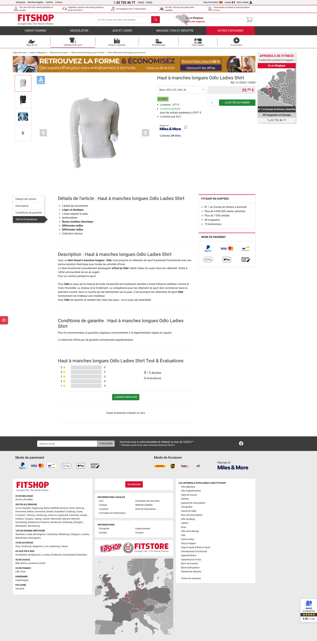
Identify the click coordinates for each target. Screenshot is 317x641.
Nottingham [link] (34, 538)
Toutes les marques (191, 578)
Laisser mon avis (125, 397)
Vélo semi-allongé (190, 531)
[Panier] (250, 19)
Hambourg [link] (41, 515)
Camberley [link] (52, 534)
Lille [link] (17, 571)
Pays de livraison (211, 2)
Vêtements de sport (58, 52)
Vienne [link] (64, 546)
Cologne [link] (29, 518)
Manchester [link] (21, 538)
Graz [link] (17, 546)
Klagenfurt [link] (38, 546)
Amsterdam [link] (21, 554)
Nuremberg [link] (21, 522)
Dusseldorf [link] (59, 511)
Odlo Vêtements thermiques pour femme (126, 52)
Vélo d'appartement (191, 490)
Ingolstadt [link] (63, 515)
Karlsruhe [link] (74, 515)
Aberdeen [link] (20, 534)
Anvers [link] (18, 499)
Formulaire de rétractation (112, 513)
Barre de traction (189, 563)
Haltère (184, 523)
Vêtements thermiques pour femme (87, 52)
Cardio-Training (35, 30)
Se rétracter (134, 484)
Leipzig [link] (37, 518)
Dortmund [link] (40, 511)
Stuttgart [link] (78, 522)
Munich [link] (66, 518)
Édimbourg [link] (64, 534)
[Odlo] (41, 79)
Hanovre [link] (52, 515)
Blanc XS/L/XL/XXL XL (173, 89)
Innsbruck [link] (26, 546)
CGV (101, 501)
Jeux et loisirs (122, 30)
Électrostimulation (190, 567)
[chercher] (155, 19)
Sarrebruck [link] (55, 522)
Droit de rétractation (145, 509)
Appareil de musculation (193, 503)
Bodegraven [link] (34, 554)
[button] (23, 83)
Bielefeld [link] (55, 508)
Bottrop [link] (80, 508)
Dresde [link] (49, 511)
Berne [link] (24, 563)
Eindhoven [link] (56, 554)
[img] (185, 127)
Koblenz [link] (19, 518)
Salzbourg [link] (55, 546)
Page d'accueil (19, 52)
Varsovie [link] (19, 588)
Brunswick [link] (20, 511)
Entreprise (20, 2)
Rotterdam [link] (81, 554)
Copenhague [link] (21, 580)
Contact (58, 2)
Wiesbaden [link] (21, 526)
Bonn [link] (72, 508)
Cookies (103, 505)
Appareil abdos (188, 555)
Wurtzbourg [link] (34, 526)
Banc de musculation (191, 515)
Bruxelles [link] (28, 499)
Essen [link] (79, 511)
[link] (208, 249)
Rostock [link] (45, 522)
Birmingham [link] (39, 534)
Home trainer (187, 539)
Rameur (185, 498)
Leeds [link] (29, 534)
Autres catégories (230, 30)
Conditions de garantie (29, 212)
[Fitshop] (36, 19)
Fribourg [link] (30, 515)
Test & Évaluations (26, 219)
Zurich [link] (42, 563)
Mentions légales (36, 2)
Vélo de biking (188, 519)
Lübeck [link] (46, 518)
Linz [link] (46, 546)
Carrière (49, 2)
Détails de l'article (26, 199)
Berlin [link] (47, 508)
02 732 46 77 (278, 120)
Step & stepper (188, 543)
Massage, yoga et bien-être (175, 30)
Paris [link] (23, 571)
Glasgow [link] (75, 534)
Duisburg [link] (70, 511)
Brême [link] (30, 511)
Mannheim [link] (56, 518)
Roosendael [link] (69, 554)
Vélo (183, 535)
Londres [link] (85, 534)
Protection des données (147, 501)
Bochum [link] (64, 508)
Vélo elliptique (188, 486)
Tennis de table (188, 511)
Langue (228, 2)
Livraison (103, 509)
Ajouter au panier (237, 102)
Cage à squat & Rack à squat (195, 547)
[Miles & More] (233, 465)
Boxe (183, 527)
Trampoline (186, 507)
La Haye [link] (46, 554)
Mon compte (243, 2)
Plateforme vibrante (191, 571)
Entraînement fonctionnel (194, 551)
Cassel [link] (83, 515)
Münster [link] (75, 518)
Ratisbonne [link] (34, 522)
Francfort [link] (20, 515)
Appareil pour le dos (191, 559)
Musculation (79, 30)
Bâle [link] (17, 563)
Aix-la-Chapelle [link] (22, 508)
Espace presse (142, 528)
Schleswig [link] (67, 522)
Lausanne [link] (33, 563)
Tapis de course (189, 494)
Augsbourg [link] (37, 508)
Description (22, 205)
